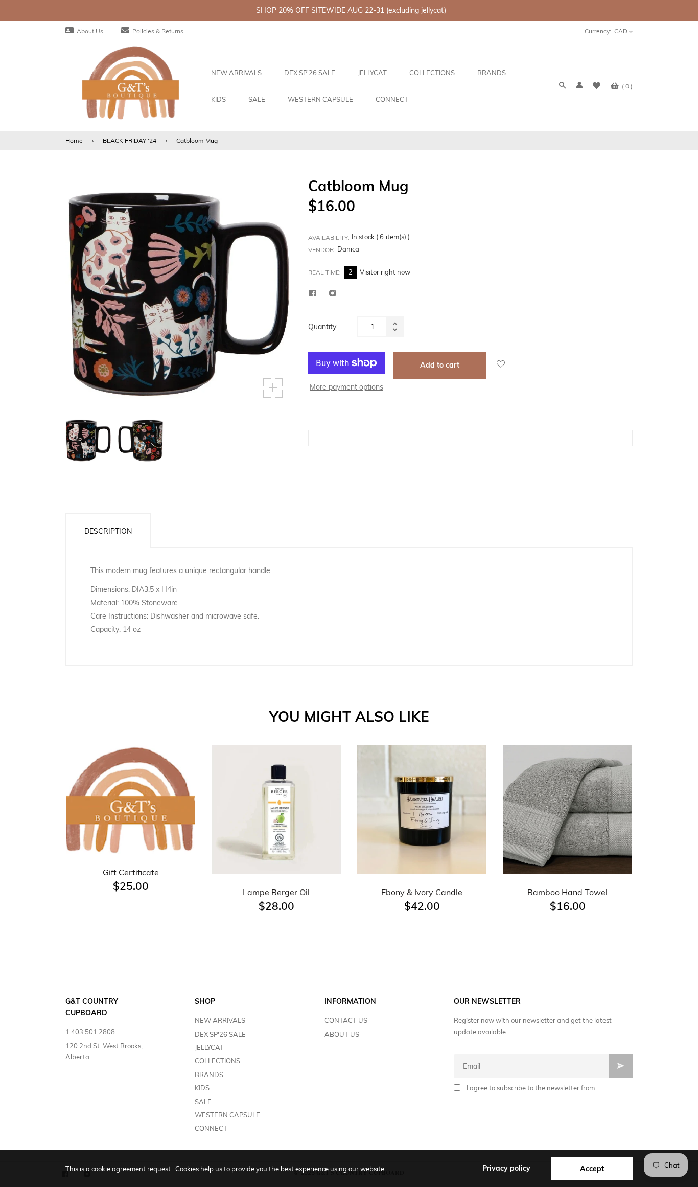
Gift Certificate (131, 872)
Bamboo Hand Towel (567, 892)
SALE (203, 1102)
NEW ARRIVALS (220, 1020)
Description (108, 531)
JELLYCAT (209, 1047)
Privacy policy (506, 1168)
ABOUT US (341, 1034)
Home (74, 140)
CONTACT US (345, 1020)
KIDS (202, 1088)
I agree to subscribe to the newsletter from (531, 1088)
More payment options (346, 387)
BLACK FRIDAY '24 (129, 140)
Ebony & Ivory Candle (421, 892)
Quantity (322, 326)
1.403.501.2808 (90, 1032)
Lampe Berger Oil (276, 892)
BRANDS (209, 1074)
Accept (592, 1168)
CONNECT (211, 1128)
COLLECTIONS (217, 1061)
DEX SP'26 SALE (220, 1034)
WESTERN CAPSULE (227, 1115)
